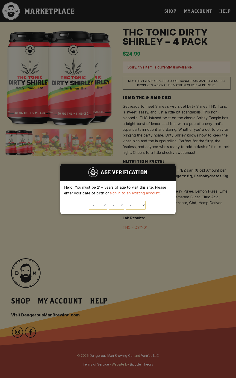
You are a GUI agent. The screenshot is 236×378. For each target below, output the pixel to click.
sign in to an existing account (135, 193)
